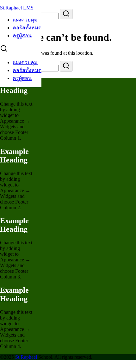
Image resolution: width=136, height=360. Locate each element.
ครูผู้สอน (22, 35)
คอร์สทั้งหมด (27, 27)
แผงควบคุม (25, 19)
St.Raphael (26, 357)
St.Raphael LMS (17, 7)
